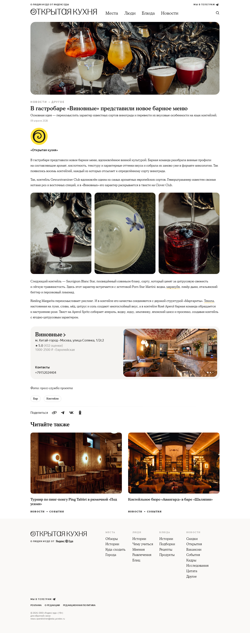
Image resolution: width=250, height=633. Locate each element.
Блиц (136, 560)
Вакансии (193, 550)
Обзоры (111, 539)
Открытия (194, 544)
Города (110, 555)
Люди (130, 13)
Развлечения (141, 555)
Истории (112, 544)
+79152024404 (45, 372)
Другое (58, 102)
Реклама (36, 605)
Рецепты (165, 550)
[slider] (170, 353)
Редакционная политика (79, 605)
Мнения (138, 550)
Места (111, 13)
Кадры (191, 560)
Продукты (167, 555)
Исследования (197, 566)
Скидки (192, 539)
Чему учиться (142, 544)
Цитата (191, 571)
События (56, 511)
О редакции (52, 605)
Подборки (167, 544)
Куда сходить (115, 550)
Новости (169, 13)
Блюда (148, 13)
